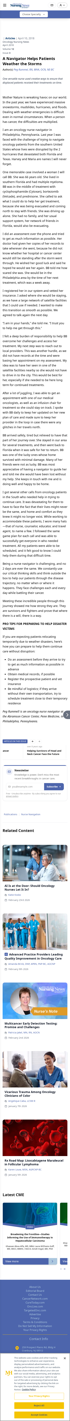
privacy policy (12, 796)
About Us (35, 1287)
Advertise (35, 1314)
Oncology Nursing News (16, 41)
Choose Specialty (31, 14)
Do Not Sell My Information (35, 1326)
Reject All (39, 1405)
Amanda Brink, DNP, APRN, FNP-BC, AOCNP (31, 963)
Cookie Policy (29, 1389)
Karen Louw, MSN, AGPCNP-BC (25, 1169)
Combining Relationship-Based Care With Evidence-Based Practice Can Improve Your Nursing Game (20, 752)
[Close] (64, 1358)
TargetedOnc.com (35, 1310)
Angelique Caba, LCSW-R (21, 1100)
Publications (10, 814)
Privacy (35, 1318)
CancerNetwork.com (35, 1298)
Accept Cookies (39, 1414)
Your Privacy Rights (35, 1330)
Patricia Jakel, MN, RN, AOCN (24, 1032)
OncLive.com (35, 1306)
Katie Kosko (14, 894)
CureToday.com (35, 1302)
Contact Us (35, 1295)
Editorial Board (35, 1291)
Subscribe (52, 786)
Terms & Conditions (35, 1322)
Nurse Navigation (30, 814)
